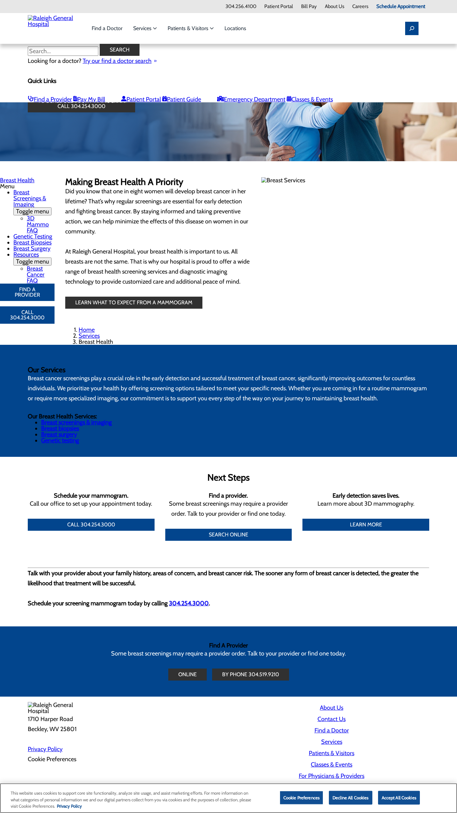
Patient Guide (184, 99)
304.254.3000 (189, 603)
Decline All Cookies (350, 797)
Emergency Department (254, 99)
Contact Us (331, 719)
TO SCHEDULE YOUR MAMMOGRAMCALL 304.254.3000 (81, 103)
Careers (360, 6)
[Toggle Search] (412, 28)
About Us (334, 6)
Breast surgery (59, 434)
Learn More (366, 524)
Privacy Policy (45, 749)
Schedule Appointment (400, 6)
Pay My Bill (91, 99)
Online (187, 674)
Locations (235, 28)
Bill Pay (309, 6)
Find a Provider (53, 99)
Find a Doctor (107, 28)
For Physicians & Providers (331, 776)
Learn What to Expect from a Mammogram (133, 302)
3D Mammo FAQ (38, 224)
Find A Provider (27, 292)
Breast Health (17, 180)
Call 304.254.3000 (27, 315)
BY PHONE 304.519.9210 (250, 674)
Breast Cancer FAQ (35, 274)
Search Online (228, 534)
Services (143, 28)
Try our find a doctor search (117, 61)
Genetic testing (60, 440)
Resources (31, 258)
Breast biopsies (60, 428)
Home (87, 329)
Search (119, 49)
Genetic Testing (32, 236)
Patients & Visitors (189, 28)
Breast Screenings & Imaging (31, 202)
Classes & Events (312, 99)
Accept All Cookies (399, 797)
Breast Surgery (32, 248)
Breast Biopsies (32, 242)
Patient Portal (278, 6)
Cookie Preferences (301, 797)
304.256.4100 (240, 6)
